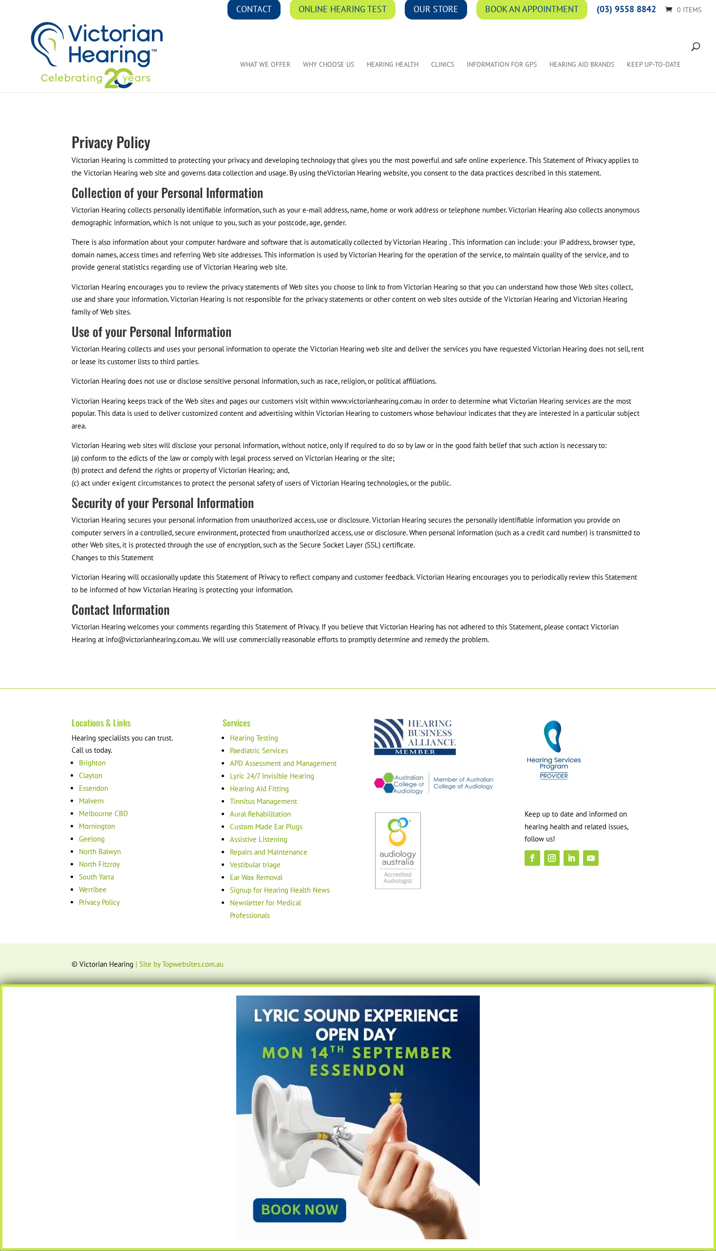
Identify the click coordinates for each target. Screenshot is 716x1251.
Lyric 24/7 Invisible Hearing (272, 776)
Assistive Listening (258, 839)
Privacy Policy (99, 902)
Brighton (92, 762)
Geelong (92, 838)
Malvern (91, 800)
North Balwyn (100, 851)
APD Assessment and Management (283, 763)
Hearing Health (392, 65)
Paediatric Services (259, 750)
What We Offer (265, 65)
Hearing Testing (254, 738)
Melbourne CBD (103, 813)
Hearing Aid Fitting (259, 788)
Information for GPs (502, 65)
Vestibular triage (255, 864)
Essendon (93, 788)
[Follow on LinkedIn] (571, 858)
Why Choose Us (328, 65)
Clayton (90, 775)
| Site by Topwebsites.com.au (179, 964)
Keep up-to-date (654, 65)
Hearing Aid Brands (581, 65)
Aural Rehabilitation (260, 814)
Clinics (442, 65)
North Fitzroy (99, 864)
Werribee (93, 889)
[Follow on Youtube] (591, 858)
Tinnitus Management (263, 801)
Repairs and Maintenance (268, 852)
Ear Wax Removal (256, 877)
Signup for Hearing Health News (280, 890)
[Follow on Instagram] (552, 858)
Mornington (97, 826)
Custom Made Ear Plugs (266, 826)
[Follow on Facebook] (532, 858)
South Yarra (96, 876)
